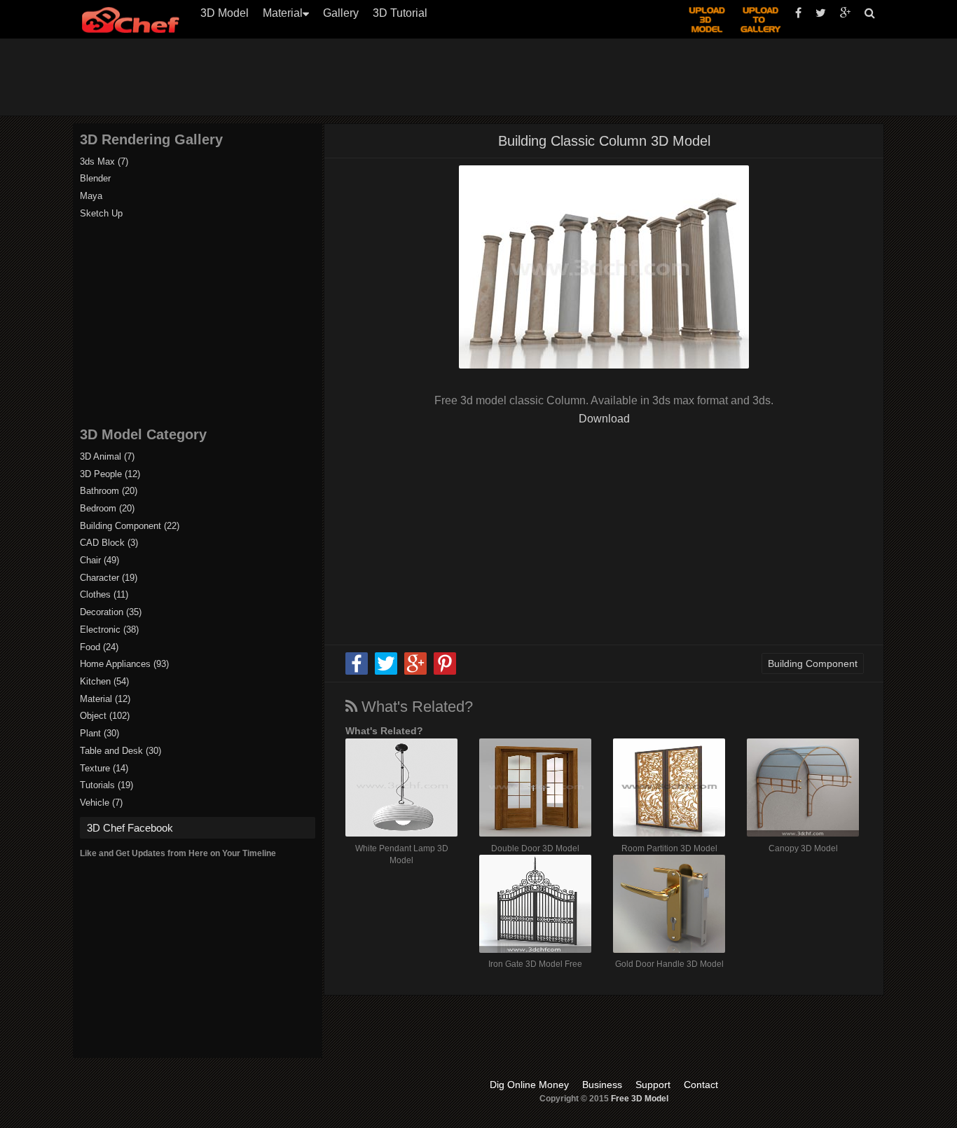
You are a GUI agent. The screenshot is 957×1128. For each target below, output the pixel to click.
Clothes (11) (104, 594)
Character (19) (108, 577)
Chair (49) (99, 560)
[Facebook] (356, 672)
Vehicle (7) (101, 802)
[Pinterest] (445, 672)
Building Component (813, 663)
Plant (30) (99, 733)
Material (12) (105, 699)
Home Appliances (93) (124, 664)
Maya (91, 196)
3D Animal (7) (107, 456)
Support (652, 1084)
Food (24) (99, 647)
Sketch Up (101, 213)
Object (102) (105, 715)
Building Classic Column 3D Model (604, 141)
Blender (95, 178)
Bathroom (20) (108, 491)
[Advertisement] (485, 77)
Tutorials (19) (106, 785)
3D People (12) (110, 474)
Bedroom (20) (107, 508)
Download (604, 419)
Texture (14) (104, 768)
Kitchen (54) (104, 681)
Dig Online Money (529, 1084)
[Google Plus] (415, 672)
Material (283, 13)
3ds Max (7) (104, 161)
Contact (701, 1084)
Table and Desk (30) (120, 750)
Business (602, 1084)
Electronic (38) (109, 629)
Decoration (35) (111, 612)
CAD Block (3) (109, 542)
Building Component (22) (129, 526)
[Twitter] (386, 672)
